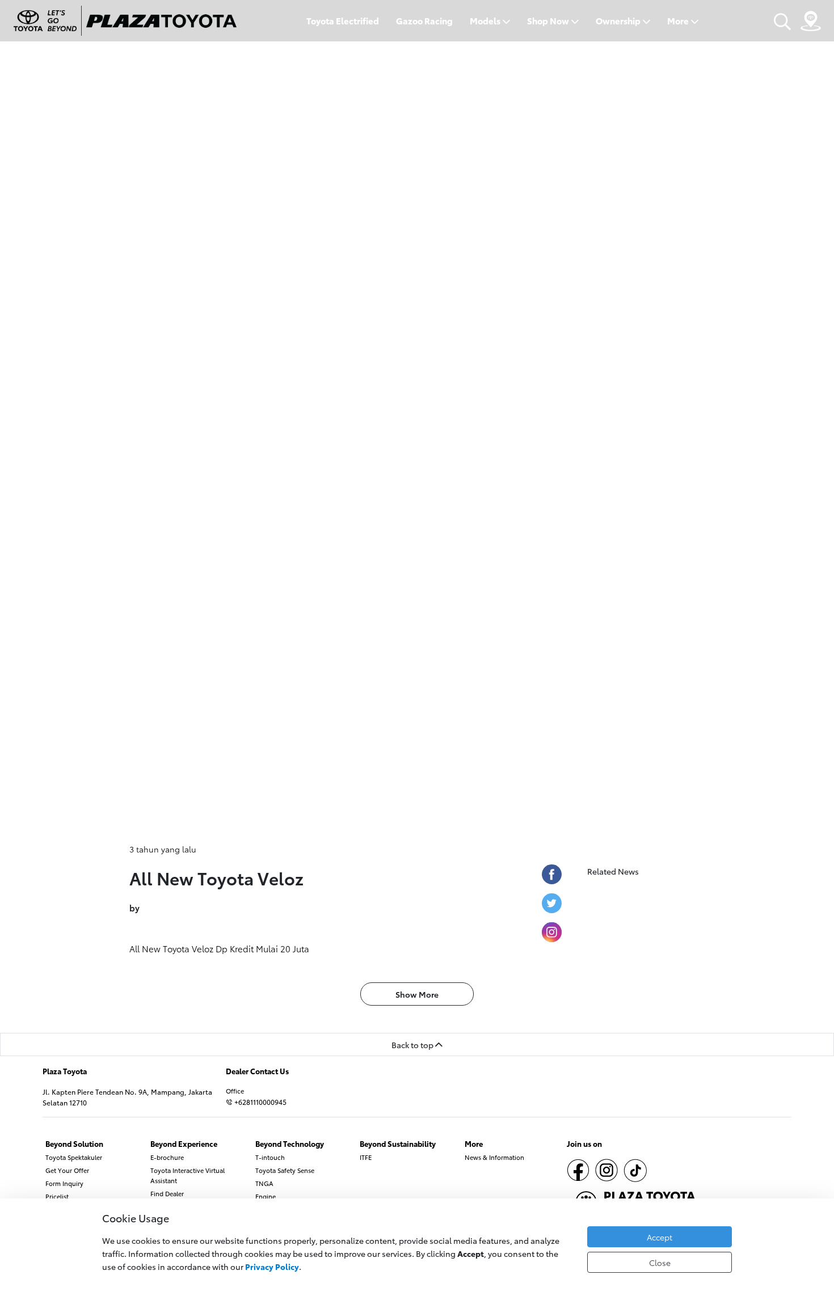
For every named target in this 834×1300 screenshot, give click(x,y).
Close (660, 1262)
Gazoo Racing (424, 21)
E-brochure (167, 1157)
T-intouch (270, 1157)
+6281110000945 (260, 1102)
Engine (265, 1196)
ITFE (366, 1157)
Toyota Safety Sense (284, 1170)
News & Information (494, 1157)
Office (235, 1090)
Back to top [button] (413, 1044)
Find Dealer (167, 1193)
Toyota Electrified (342, 21)
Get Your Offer (67, 1170)
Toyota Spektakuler (73, 1157)
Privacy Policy (272, 1266)
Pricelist (57, 1196)
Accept (659, 1237)
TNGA (264, 1183)
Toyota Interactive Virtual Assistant (187, 1175)
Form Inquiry (64, 1183)
